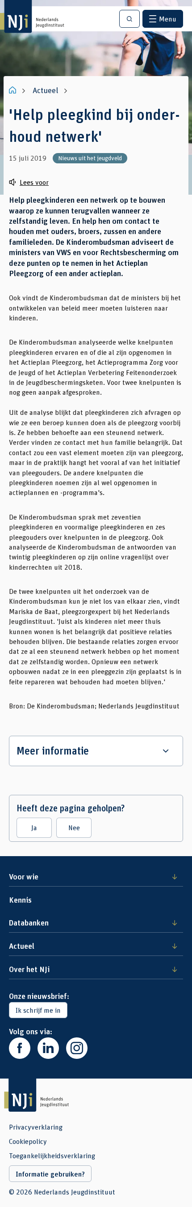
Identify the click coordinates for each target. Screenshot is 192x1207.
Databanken (29, 922)
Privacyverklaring (36, 1126)
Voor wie (23, 876)
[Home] (13, 90)
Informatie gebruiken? (50, 1174)
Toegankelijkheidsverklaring (52, 1155)
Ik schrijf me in (38, 1010)
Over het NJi (29, 969)
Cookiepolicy (28, 1141)
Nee (74, 827)
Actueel (21, 945)
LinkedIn (48, 1048)
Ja (34, 827)
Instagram (77, 1048)
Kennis (20, 899)
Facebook (19, 1048)
